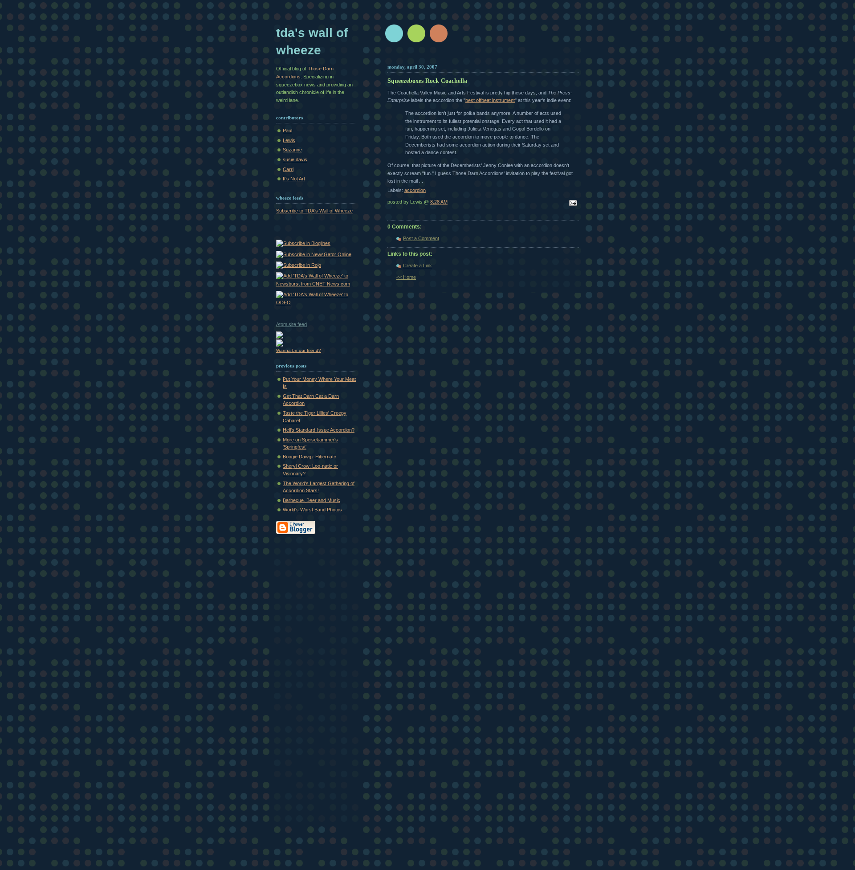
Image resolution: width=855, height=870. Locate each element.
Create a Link (417, 265)
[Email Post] (572, 203)
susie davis (295, 159)
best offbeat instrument (490, 100)
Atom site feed (291, 324)
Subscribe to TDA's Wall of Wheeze (314, 210)
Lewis (289, 140)
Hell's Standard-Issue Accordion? (318, 430)
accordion (415, 190)
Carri (288, 169)
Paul (287, 130)
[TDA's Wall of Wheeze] (303, 243)
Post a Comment (421, 238)
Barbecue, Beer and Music (311, 500)
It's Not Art (294, 178)
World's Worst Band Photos (312, 509)
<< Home (406, 277)
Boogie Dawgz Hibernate (309, 456)
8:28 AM (439, 201)
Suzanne (292, 149)
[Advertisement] (311, 684)
